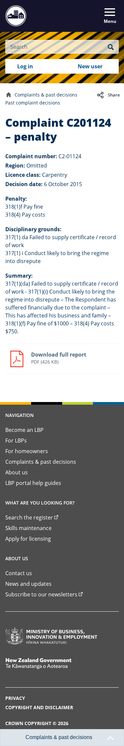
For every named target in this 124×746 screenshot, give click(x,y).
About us (16, 472)
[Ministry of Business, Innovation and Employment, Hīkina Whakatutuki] (51, 636)
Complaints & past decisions (46, 95)
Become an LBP (24, 430)
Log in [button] (25, 66)
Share (114, 95)
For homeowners (26, 451)
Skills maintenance (28, 528)
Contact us (18, 573)
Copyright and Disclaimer (39, 707)
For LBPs (16, 440)
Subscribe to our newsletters (41, 594)
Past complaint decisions (32, 103)
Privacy (15, 698)
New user (90, 66)
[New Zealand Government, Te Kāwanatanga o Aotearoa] (51, 663)
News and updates (28, 583)
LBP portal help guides (33, 483)
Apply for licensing (28, 538)
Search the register (29, 517)
